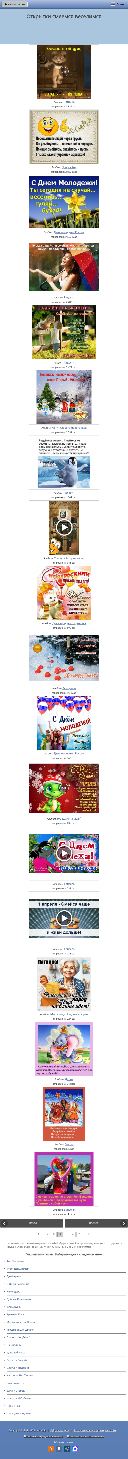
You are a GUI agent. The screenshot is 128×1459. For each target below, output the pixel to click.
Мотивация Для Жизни (21, 1322)
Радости (69, 362)
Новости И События (19, 1398)
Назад (33, 1223)
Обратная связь (59, 1430)
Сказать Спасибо (17, 1360)
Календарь (13, 1291)
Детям (69, 1079)
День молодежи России (69, 232)
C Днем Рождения (18, 1284)
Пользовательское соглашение (85, 1436)
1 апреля (69, 884)
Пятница (69, 102)
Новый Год (13, 1405)
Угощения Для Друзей (20, 1329)
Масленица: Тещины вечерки (69, 1014)
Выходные (69, 688)
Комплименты (15, 1383)
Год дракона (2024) (69, 818)
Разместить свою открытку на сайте (95, 1430)
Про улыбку (69, 167)
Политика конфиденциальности (43, 1436)
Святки (69, 1144)
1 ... (40, 1234)
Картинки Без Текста (20, 1375)
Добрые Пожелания (19, 1299)
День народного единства (69, 623)
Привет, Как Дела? (18, 1337)
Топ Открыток (15, 1261)
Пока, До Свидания (19, 1413)
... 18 (87, 1234)
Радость (69, 297)
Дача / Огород (16, 1390)
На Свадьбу (14, 1344)
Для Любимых (16, 1352)
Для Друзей (14, 1306)
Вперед (93, 1223)
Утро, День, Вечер (18, 1268)
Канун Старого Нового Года (69, 428)
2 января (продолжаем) (69, 558)
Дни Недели (14, 1276)
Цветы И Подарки (18, 1367)
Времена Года (15, 1314)
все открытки (14, 4)
